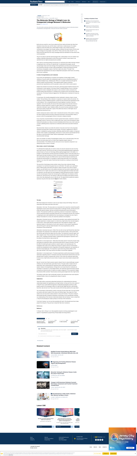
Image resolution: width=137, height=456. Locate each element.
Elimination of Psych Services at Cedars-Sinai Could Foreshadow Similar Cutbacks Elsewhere (41, 322)
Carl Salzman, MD (64, 397)
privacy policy (58, 336)
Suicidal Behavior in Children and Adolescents (51, 322)
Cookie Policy (10, 454)
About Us (95, 447)
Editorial (46, 437)
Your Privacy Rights (63, 439)
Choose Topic (33, 4)
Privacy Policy (47, 439)
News (69, 1)
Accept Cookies (113, 453)
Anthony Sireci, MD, (55, 375)
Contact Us (32, 439)
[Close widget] (135, 429)
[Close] (135, 453)
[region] (68, 453)
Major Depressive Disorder (74, 4)
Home (91, 447)
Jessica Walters (54, 365)
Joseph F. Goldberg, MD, (56, 397)
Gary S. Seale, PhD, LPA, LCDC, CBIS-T (58, 387)
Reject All (105, 453)
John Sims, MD (60, 354)
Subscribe (74, 333)
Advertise (32, 438)
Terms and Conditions (49, 438)
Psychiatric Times (40, 17)
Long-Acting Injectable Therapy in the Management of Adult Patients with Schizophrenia (56, 4)
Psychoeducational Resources (74, 322)
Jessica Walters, (55, 354)
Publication (84, 1)
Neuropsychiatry (40, 340)
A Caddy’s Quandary (63, 321)
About (31, 437)
